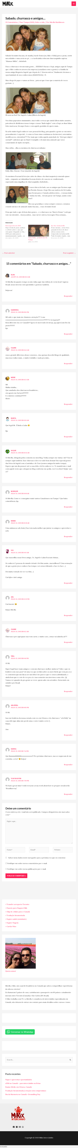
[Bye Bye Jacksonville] (62, 232)
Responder (68, 296)
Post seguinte (69, 253)
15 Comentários (11, 22)
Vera (12, 656)
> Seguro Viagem (11, 923)
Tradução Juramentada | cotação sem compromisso (25, 1091)
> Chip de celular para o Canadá (17, 912)
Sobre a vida (39, 22)
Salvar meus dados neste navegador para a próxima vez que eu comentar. (37, 858)
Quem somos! (10, 971)
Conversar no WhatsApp (22, 1031)
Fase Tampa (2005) (27, 22)
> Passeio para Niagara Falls (16, 908)
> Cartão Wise (10, 926)
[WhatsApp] (23, 1127)
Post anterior (8, 253)
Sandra (13, 749)
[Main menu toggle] (74, 3)
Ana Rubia (14, 705)
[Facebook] (14, 1127)
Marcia (13, 418)
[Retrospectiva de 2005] (16, 232)
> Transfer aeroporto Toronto (17, 904)
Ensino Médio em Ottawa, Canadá (18, 1087)
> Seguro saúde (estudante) (15, 919)
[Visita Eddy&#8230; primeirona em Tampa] (38, 231)
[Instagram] (17, 1127)
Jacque (13, 450)
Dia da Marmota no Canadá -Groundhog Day (22, 1094)
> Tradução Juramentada (15, 915)
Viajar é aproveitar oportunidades (18, 1080)
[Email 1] (20, 1127)
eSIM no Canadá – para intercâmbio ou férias (23, 1083)
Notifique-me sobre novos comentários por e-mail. (27, 863)
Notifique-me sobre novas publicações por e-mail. (26, 869)
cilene (13, 348)
